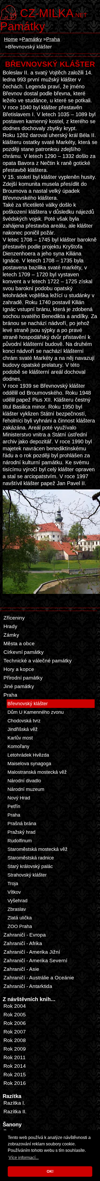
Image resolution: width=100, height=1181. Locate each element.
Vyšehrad (17, 900)
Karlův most (20, 738)
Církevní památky (23, 652)
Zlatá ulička (19, 917)
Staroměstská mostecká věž (37, 849)
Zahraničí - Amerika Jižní (31, 952)
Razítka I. (14, 1103)
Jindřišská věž (22, 729)
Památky (22, 26)
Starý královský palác (30, 866)
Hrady (10, 626)
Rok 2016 (14, 1083)
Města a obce (19, 643)
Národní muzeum (25, 789)
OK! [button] (50, 1171)
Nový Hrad (18, 798)
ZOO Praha (19, 926)
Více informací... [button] (24, 1157)
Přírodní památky (23, 678)
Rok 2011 (14, 1057)
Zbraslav (16, 909)
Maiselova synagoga (29, 763)
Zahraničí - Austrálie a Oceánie (38, 977)
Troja (12, 883)
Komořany (18, 746)
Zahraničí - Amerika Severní (35, 960)
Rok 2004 (14, 1006)
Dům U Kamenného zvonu (35, 712)
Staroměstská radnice (30, 858)
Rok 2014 (14, 1066)
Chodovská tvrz (24, 720)
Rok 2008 (14, 1040)
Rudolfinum (19, 840)
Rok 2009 (14, 1049)
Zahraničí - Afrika (22, 943)
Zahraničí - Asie (21, 969)
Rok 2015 (14, 1074)
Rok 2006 (14, 1023)
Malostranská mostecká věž (37, 772)
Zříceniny (14, 618)
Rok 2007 (14, 1032)
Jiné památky (18, 686)
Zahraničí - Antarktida (27, 986)
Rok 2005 (14, 1014)
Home (11, 39)
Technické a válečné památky (37, 660)
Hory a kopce (18, 669)
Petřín (13, 806)
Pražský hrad (21, 832)
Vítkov (14, 892)
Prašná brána (21, 823)
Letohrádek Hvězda (28, 755)
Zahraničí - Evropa (24, 935)
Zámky (11, 635)
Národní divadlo (24, 780)
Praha (53, 39)
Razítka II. (14, 1111)
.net (53, 12)
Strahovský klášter (27, 875)
